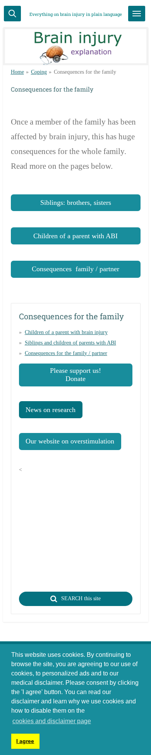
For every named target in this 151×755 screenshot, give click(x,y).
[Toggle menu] (136, 13)
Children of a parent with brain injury (66, 332)
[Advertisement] (84, 528)
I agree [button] (25, 741)
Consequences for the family (85, 72)
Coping (39, 72)
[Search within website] (12, 13)
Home (17, 72)
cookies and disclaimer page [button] (51, 721)
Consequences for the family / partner (66, 353)
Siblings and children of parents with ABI (70, 343)
